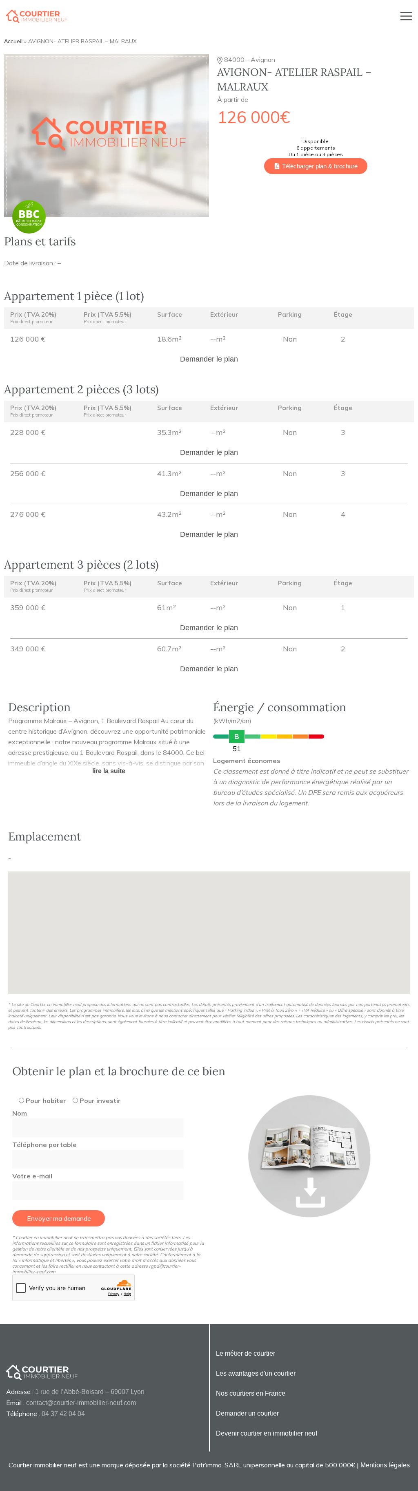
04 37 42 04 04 (63, 1413)
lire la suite (108, 771)
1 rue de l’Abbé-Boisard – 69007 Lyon (90, 1391)
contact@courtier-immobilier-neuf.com (81, 1402)
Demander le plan (209, 359)
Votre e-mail (32, 1176)
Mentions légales (385, 1465)
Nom (19, 1113)
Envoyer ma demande (59, 1218)
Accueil (13, 41)
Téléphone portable (44, 1144)
